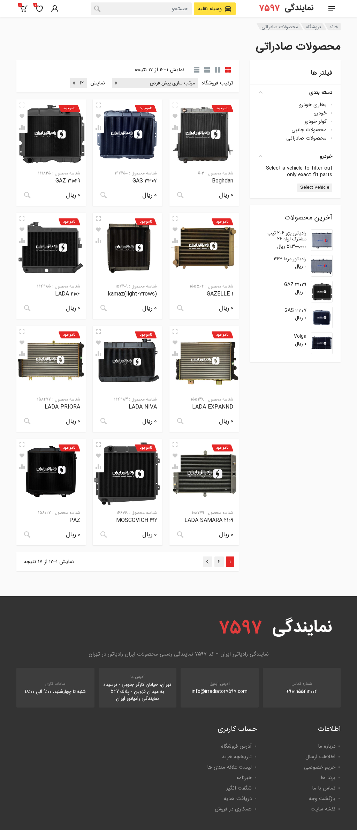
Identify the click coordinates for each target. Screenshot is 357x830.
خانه (333, 27)
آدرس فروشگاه (236, 746)
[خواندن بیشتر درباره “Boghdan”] (180, 195)
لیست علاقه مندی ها (229, 767)
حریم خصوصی (319, 767)
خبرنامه (244, 777)
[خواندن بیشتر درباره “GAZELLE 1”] (180, 308)
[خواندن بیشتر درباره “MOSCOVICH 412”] (103, 534)
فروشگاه (313, 27)
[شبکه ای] (228, 70)
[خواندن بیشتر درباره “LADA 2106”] (27, 308)
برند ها (328, 777)
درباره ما (326, 746)
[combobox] (141, 8)
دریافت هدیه (238, 798)
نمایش (97, 83)
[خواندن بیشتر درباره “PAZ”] (27, 534)
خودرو (320, 113)
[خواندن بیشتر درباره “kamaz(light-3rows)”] (103, 308)
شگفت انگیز (239, 788)
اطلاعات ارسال (320, 757)
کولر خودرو (315, 121)
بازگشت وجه (322, 798)
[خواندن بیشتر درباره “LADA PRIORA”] (27, 421)
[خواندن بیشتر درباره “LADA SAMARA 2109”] (180, 534)
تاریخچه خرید (237, 757)
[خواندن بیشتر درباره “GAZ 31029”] (27, 195)
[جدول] (196, 70)
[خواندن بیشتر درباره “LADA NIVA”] (103, 421)
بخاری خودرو (313, 104)
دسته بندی (320, 92)
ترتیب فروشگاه (217, 83)
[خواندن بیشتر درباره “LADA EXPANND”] (180, 421)
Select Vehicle (314, 187)
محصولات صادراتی (306, 138)
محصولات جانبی (309, 130)
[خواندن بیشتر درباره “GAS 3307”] (103, 195)
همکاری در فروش (233, 809)
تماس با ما (323, 788)
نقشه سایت (323, 809)
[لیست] (207, 70)
